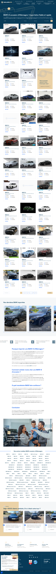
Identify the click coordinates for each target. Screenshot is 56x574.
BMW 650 (34, 460)
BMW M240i (28, 475)
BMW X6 (8, 497)
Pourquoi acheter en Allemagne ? (47, 3)
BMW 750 (13, 462)
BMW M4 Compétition (18, 477)
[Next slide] (55, 319)
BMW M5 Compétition (13, 480)
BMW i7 (13, 473)
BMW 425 (46, 456)
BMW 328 (28, 456)
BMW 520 (28, 458)
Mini (18, 561)
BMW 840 (19, 462)
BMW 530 (40, 458)
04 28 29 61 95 (29, 1)
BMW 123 (20, 454)
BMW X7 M (34, 497)
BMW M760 (45, 480)
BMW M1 (47, 473)
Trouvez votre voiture (19, 3)
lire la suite (17, 527)
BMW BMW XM (42, 471)
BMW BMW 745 (45, 469)
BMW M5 (49, 477)
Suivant (50, 292)
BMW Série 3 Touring (38, 486)
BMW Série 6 (48, 488)
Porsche (19, 562)
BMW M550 (22, 480)
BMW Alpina (32, 462)
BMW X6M (22, 497)
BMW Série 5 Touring (39, 488)
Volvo (18, 565)
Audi (18, 556)
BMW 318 (15, 456)
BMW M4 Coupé (42, 477)
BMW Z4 (40, 497)
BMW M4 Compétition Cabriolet (30, 477)
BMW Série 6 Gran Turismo (35, 490)
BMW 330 (34, 456)
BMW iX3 (42, 473)
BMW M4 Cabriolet (8, 477)
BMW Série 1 (47, 482)
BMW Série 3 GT (29, 486)
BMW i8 (19, 473)
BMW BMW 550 (28, 469)
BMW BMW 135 (19, 464)
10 (33, 292)
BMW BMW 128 (11, 464)
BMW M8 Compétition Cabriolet (22, 482)
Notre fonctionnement (26, 3)
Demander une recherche (44, 86)
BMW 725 (40, 460)
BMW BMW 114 (40, 462)
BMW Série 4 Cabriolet (10, 488)
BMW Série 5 (30, 488)
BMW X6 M (15, 497)
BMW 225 (48, 454)
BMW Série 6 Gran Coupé (23, 490)
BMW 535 (46, 458)
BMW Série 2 (10, 484)
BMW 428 (9, 458)
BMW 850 (26, 462)
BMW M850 (33, 482)
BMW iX (24, 473)
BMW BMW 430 (11, 469)
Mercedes (19, 559)
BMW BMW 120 (48, 462)
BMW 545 (15, 460)
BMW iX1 (30, 473)
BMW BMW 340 (36, 467)
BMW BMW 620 (36, 469)
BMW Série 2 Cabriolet (32, 484)
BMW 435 (15, 458)
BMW (18, 558)
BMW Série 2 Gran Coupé (43, 484)
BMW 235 (9, 456)
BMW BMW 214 (28, 464)
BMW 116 (8, 454)
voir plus (51, 18)
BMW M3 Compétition (43, 475)
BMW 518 (21, 458)
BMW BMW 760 (8, 471)
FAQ (53, 3)
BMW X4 (21, 495)
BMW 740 (7, 462)
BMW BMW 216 (36, 464)
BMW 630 (21, 460)
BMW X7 (27, 497)
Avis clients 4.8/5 (39, 3)
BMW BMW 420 (45, 467)
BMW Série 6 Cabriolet (12, 490)
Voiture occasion (33, 3)
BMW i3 (49, 471)
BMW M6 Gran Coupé (36, 480)
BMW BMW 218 (44, 464)
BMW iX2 (36, 473)
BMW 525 (34, 458)
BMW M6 (28, 480)
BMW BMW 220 (11, 467)
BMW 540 (9, 460)
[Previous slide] (1, 319)
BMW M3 (34, 475)
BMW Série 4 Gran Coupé (21, 488)
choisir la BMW (29, 365)
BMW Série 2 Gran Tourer (11, 486)
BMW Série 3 (21, 486)
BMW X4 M (28, 495)
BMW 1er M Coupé (34, 454)
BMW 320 (21, 456)
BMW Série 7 (45, 490)
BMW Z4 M (47, 497)
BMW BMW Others (33, 471)
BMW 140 (26, 454)
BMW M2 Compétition (19, 475)
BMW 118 (14, 454)
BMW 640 (28, 460)
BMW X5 (33, 495)
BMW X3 (8, 495)
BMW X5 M (40, 495)
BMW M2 (11, 475)
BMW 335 (40, 456)
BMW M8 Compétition (10, 482)
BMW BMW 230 (19, 467)
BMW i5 (8, 473)
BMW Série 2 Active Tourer (20, 484)
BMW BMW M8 (24, 471)
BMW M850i (40, 482)
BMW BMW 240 (28, 467)
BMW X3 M (15, 495)
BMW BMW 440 (20, 469)
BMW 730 (47, 460)
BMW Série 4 (47, 486)
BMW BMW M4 (16, 471)
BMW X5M (47, 495)
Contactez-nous (41, 1)
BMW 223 (41, 454)
